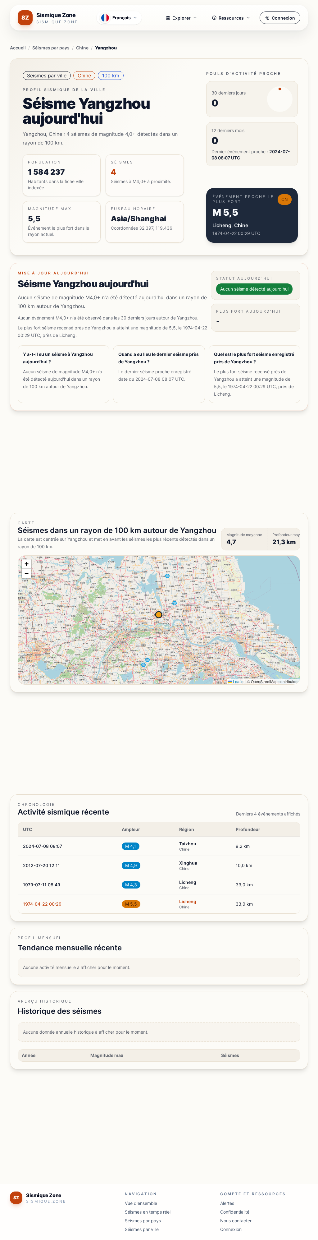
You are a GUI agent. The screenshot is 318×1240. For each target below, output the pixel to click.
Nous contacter (236, 1220)
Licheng (187, 901)
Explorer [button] (181, 18)
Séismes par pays (51, 47)
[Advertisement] (159, 461)
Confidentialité (234, 1212)
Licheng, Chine (230, 225)
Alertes (227, 1203)
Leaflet (238, 681)
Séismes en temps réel (147, 1212)
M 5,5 (131, 904)
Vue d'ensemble (141, 1203)
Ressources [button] (231, 18)
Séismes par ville (46, 75)
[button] (26, 564)
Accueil (18, 47)
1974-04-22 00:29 (42, 904)
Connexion (283, 18)
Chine (82, 47)
